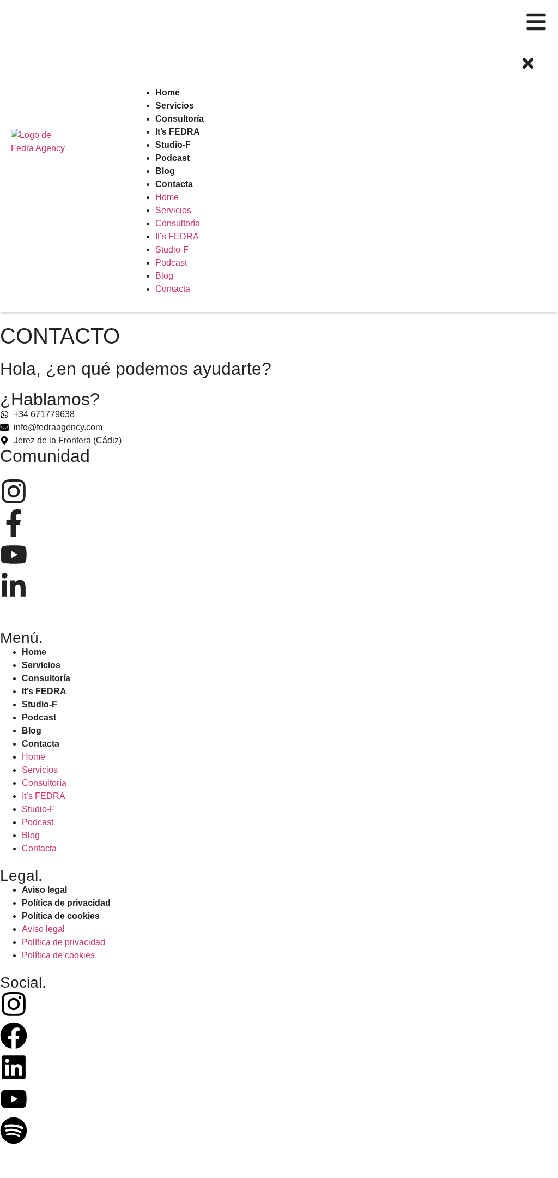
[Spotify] (13, 1133)
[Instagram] (13, 1006)
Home (34, 652)
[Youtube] (13, 1101)
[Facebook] (13, 1038)
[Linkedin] (13, 1069)
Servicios (41, 665)
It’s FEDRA (44, 691)
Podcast (39, 717)
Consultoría (46, 678)
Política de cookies (61, 916)
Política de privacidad (66, 902)
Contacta (40, 743)
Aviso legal (44, 889)
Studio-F (39, 704)
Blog (31, 730)
